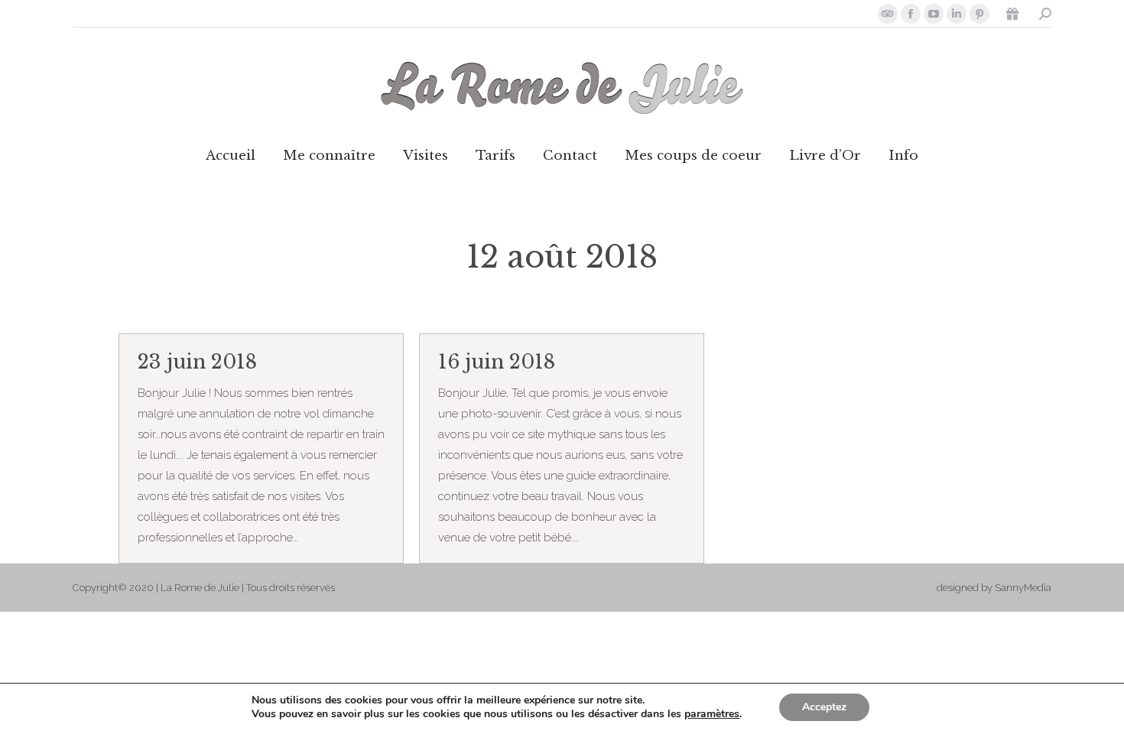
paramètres (711, 714)
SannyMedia (1023, 587)
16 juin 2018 (496, 362)
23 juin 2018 (197, 362)
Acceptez (824, 707)
